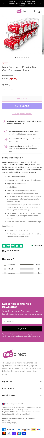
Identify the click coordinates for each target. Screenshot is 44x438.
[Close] (40, 201)
